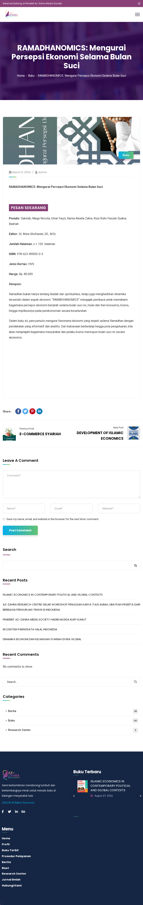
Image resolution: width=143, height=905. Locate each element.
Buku (31, 75)
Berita (72, 711)
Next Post (118, 427)
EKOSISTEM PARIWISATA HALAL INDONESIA (30, 629)
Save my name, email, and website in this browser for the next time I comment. (53, 519)
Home (21, 75)
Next (140, 796)
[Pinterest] (32, 411)
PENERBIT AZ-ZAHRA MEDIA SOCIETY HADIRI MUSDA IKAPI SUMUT (44, 619)
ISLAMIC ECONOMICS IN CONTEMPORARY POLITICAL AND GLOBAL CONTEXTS (53, 595)
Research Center (72, 730)
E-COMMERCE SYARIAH (40, 434)
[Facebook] (18, 411)
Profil (5, 844)
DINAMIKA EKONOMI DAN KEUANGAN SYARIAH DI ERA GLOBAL (42, 639)
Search (9, 549)
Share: (7, 411)
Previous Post (27, 428)
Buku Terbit (10, 850)
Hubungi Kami (12, 885)
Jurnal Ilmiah (11, 879)
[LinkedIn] (39, 411)
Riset (5, 868)
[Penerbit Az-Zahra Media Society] (16, 14)
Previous (74, 796)
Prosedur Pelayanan (16, 856)
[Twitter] (25, 411)
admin (42, 172)
